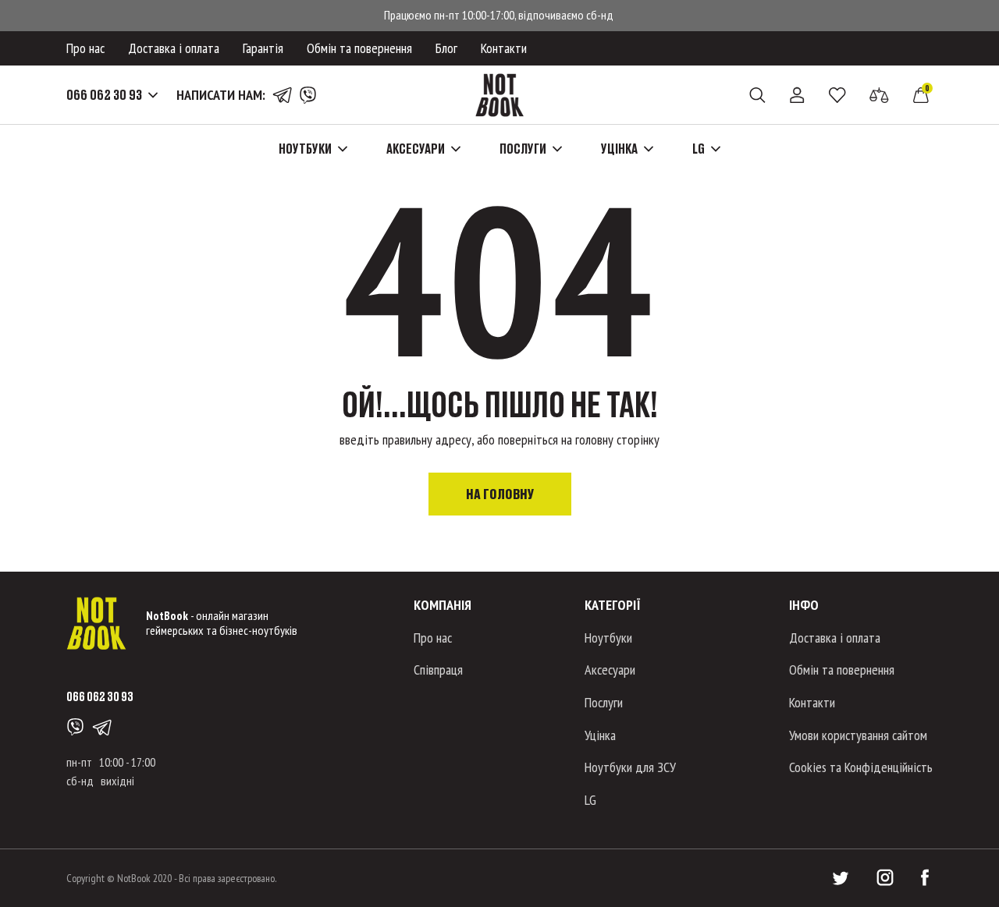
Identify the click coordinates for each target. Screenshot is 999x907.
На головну (500, 493)
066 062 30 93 (104, 95)
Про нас (85, 48)
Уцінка (600, 735)
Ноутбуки (608, 638)
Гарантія (263, 48)
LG (590, 800)
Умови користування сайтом (858, 735)
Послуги (604, 702)
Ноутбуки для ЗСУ (630, 767)
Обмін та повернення (359, 48)
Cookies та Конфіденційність (861, 767)
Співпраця (438, 669)
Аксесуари (610, 669)
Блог (446, 48)
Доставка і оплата (173, 48)
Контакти (504, 48)
